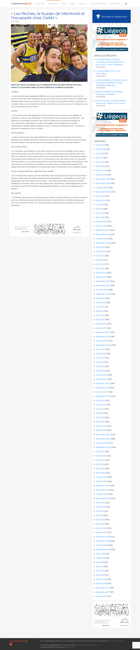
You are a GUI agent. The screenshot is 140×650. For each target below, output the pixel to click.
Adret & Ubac (70, 647)
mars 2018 (100, 575)
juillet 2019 (101, 507)
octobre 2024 (102, 239)
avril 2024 (100, 264)
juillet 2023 (101, 303)
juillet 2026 (101, 149)
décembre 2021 (103, 383)
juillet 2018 (101, 558)
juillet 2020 (101, 456)
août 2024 (100, 247)
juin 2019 (100, 511)
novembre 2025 (103, 183)
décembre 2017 (103, 588)
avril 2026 (100, 162)
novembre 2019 (103, 490)
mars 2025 (100, 217)
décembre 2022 (103, 332)
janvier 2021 (101, 430)
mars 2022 (100, 371)
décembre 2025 (103, 179)
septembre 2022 (103, 345)
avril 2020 (100, 469)
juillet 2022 (101, 354)
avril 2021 (100, 417)
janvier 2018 (101, 584)
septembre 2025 (103, 192)
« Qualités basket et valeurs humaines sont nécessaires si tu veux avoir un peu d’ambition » (110, 62)
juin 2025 (100, 205)
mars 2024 (100, 268)
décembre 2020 (103, 435)
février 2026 (101, 171)
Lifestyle (83, 3)
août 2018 (100, 554)
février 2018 (101, 579)
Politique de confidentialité (87, 645)
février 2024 (101, 273)
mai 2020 (100, 464)
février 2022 (101, 375)
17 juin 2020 (15, 21)
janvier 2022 (101, 379)
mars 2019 (100, 524)
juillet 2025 (101, 200)
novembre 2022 (103, 337)
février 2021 (101, 426)
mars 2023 (100, 320)
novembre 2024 (103, 234)
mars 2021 (100, 422)
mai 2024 (100, 260)
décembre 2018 (103, 537)
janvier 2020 (101, 481)
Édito (64, 3)
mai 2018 (99, 567)
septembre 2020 (103, 447)
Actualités (39, 3)
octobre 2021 (102, 392)
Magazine (52, 3)
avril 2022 (100, 366)
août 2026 (100, 145)
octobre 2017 (102, 596)
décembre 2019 (103, 486)
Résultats (115, 3)
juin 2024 (100, 256)
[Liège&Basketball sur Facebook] (11, 645)
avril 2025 (100, 213)
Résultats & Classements (114, 16)
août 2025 (100, 196)
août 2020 (100, 452)
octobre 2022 (102, 341)
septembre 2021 (103, 396)
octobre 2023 (102, 290)
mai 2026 (100, 158)
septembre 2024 (103, 243)
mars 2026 (100, 166)
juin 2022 (100, 358)
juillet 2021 (101, 405)
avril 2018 (100, 571)
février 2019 (101, 528)
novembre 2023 (103, 285)
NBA (72, 3)
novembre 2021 (103, 388)
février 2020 (101, 477)
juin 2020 (100, 460)
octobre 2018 (102, 545)
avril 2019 (100, 520)
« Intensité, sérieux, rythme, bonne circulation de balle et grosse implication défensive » (111, 82)
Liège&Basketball (20, 3)
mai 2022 (100, 362)
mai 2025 (100, 209)
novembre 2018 (103, 541)
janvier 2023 (101, 328)
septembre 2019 (103, 498)
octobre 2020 (102, 443)
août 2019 (100, 503)
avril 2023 (100, 315)
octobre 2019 (102, 494)
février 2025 (101, 222)
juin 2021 (100, 409)
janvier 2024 (101, 277)
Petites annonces (98, 3)
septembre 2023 (103, 294)
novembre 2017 (103, 592)
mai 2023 (100, 311)
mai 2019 (99, 515)
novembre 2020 (103, 439)
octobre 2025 (102, 188)
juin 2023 (100, 307)
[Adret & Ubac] (49, 229)
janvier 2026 (101, 175)
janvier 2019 (101, 532)
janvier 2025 (101, 226)
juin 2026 (100, 154)
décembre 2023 (103, 281)
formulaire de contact (115, 641)
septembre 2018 (103, 549)
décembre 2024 (103, 230)
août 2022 (100, 349)
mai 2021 (99, 413)
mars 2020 (100, 473)
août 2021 (100, 400)
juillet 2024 (101, 251)
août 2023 (100, 298)
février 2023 (101, 324)
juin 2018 (100, 562)
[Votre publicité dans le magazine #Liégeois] (112, 38)
